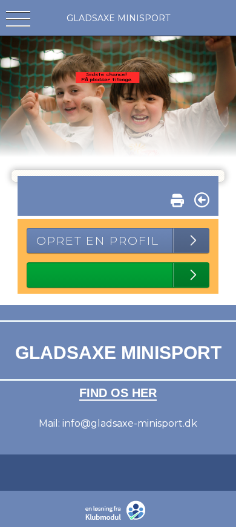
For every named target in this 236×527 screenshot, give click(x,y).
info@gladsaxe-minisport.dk (129, 423)
